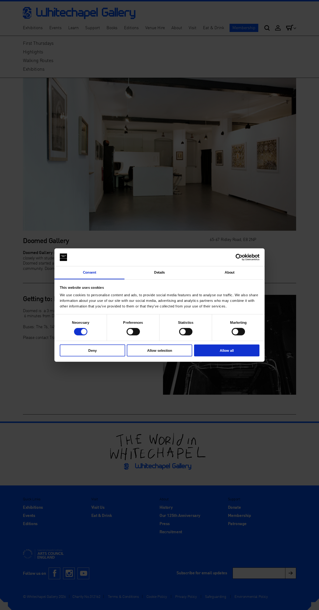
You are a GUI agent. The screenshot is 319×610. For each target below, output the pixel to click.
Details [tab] (159, 272)
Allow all (227, 350)
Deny (92, 350)
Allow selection (159, 350)
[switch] (133, 331)
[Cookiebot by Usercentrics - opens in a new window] (239, 257)
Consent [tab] (89, 272)
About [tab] (229, 272)
